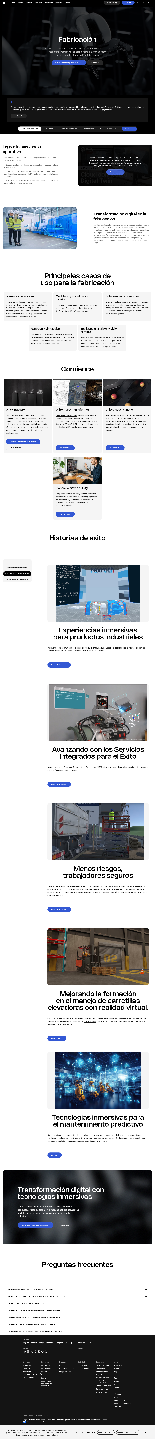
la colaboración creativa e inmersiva (80, 305)
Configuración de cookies (85, 1432)
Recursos (29, 2)
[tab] (30, 128)
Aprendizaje (49, 2)
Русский (81, 1343)
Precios (67, 2)
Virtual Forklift (90, 1021)
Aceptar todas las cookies (127, 1432)
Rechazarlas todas (105, 1432)
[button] (112, 3)
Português (58, 1343)
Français (49, 1343)
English (26, 1343)
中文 (66, 1343)
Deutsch (34, 1343)
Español (73, 1343)
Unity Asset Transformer (66, 415)
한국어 (88, 1343)
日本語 (41, 1343)
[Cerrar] (145, 1432)
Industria (20, 2)
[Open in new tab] (39, 1373)
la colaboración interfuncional (126, 302)
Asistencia (58, 2)
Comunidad (38, 2)
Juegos (12, 2)
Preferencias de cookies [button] (37, 1422)
